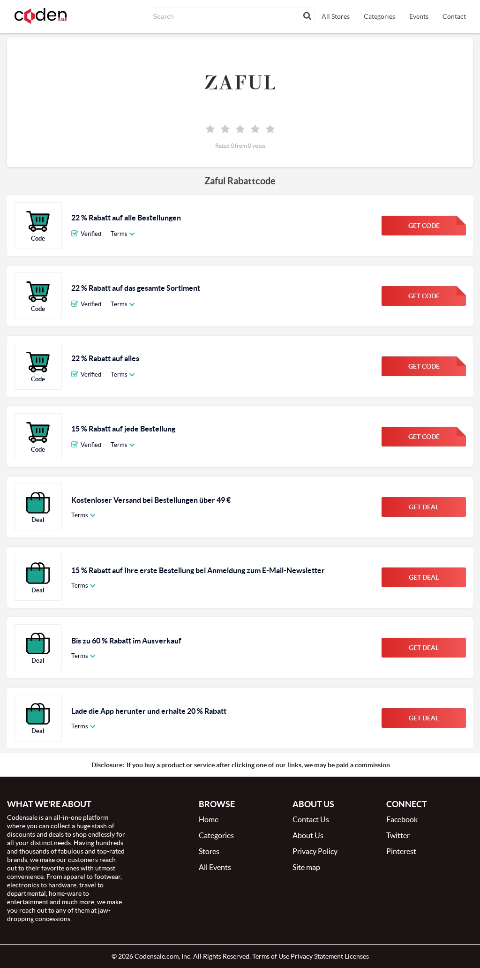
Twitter (398, 835)
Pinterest (401, 851)
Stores (209, 851)
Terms (119, 234)
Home (208, 819)
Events (418, 16)
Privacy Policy (315, 851)
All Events (215, 867)
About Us (307, 835)
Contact (454, 16)
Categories (379, 16)
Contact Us (310, 819)
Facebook (402, 819)
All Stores (336, 16)
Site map (306, 867)
